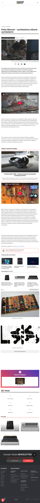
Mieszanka (2, 472)
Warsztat (2, 478)
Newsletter (2, 485)
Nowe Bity (2, 481)
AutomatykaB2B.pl (24, 485)
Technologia (3, 475)
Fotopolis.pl (32, 474)
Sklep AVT (27, 499)
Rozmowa (2, 476)
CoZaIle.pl (12, 477)
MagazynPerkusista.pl (24, 476)
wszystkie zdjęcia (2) (34, 289)
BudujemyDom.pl (14, 474)
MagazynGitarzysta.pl (24, 475)
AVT (36, 499)
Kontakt (2, 484)
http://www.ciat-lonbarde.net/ (18, 246)
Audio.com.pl (23, 473)
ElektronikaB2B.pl (24, 484)
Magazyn (2, 482)
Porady (2, 479)
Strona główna (3, 471)
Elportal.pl (22, 488)
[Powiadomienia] (2, 500)
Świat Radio (23, 490)
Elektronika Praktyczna (25, 487)
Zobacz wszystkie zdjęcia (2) (20, 351)
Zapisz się (28, 460)
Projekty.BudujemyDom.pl (15, 476)
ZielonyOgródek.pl (14, 480)
